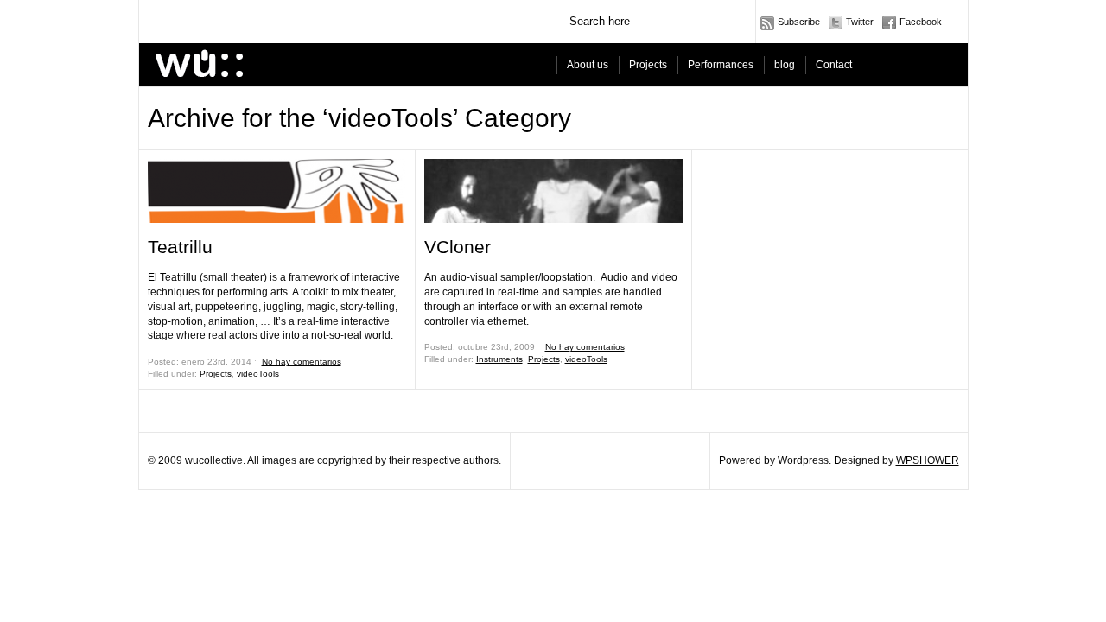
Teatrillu (180, 247)
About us (587, 65)
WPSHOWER (927, 460)
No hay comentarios (301, 361)
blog (784, 65)
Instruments (499, 359)
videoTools (258, 373)
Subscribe (799, 21)
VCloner (457, 247)
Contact (834, 65)
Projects (648, 65)
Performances (720, 65)
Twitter (860, 21)
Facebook (920, 21)
